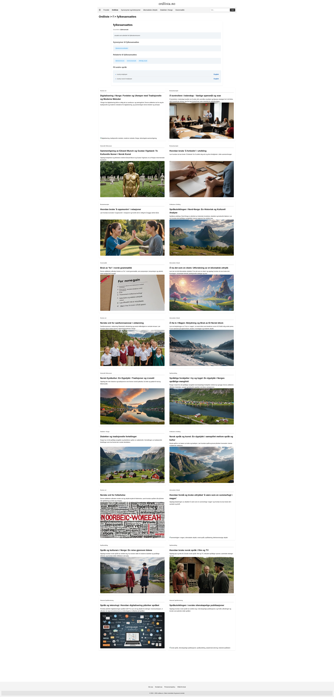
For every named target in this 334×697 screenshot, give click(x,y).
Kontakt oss (158, 687)
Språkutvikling (173, 373)
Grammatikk (179, 10)
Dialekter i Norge (166, 10)
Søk (232, 10)
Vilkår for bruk (181, 687)
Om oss (150, 687)
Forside (106, 10)
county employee (122, 74)
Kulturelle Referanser (106, 146)
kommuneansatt (131, 60)
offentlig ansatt (143, 60)
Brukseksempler (173, 90)
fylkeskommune (120, 60)
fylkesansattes (126, 16)
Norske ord (103, 90)
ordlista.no (167, 3)
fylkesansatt (124, 29)
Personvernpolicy (169, 687)
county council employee (124, 79)
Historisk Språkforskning (107, 600)
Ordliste (104, 16)
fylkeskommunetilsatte (122, 48)
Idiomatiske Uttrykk (150, 10)
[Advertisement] (167, 667)
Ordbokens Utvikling (174, 204)
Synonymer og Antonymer (130, 10)
